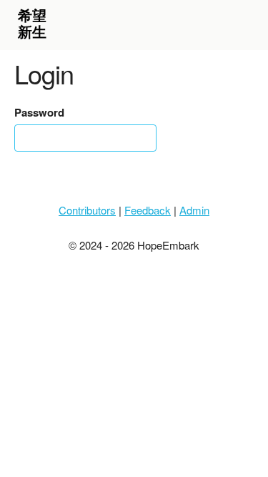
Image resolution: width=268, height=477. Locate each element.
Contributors (87, 209)
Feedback (147, 209)
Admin (194, 209)
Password (39, 112)
